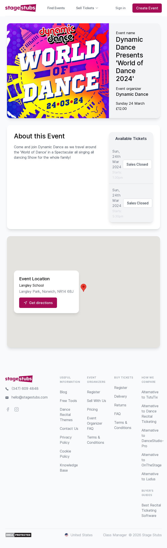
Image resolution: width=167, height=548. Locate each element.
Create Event (147, 8)
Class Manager (115, 535)
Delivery (120, 396)
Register (93, 392)
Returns (120, 405)
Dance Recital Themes (66, 414)
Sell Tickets (85, 8)
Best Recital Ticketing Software (151, 510)
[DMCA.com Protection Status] (18, 535)
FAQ (117, 414)
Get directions (41, 303)
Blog (63, 392)
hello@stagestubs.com (30, 397)
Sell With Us (96, 400)
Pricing (92, 409)
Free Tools (68, 400)
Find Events (56, 8)
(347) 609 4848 (25, 388)
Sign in (120, 8)
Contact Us (69, 428)
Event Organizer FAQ (94, 423)
